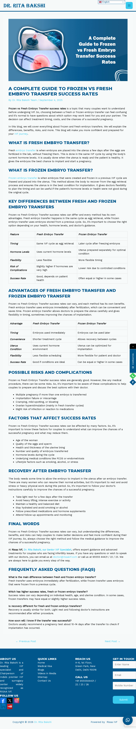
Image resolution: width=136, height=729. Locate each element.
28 (87, 684)
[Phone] (133, 376)
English (105, 2)
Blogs (41, 669)
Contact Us (44, 680)
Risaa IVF (112, 722)
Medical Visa (45, 666)
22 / (77, 684)
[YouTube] (10, 706)
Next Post (112, 641)
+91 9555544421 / (85, 680)
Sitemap (42, 677)
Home (41, 662)
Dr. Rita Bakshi (42, 722)
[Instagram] (17, 700)
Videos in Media (47, 673)
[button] (128, 720)
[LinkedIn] (3, 706)
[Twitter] (10, 700)
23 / (83, 684)
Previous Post (26, 641)
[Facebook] (3, 700)
